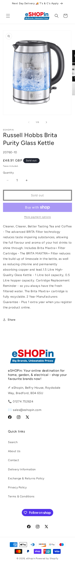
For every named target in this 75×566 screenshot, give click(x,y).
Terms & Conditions (21, 496)
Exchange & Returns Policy (26, 478)
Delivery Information (22, 469)
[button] (8, 15)
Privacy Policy (17, 487)
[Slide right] (46, 122)
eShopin (30, 558)
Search (13, 442)
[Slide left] (28, 122)
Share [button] (12, 319)
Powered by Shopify (47, 558)
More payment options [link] (37, 217)
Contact (13, 460)
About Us (14, 451)
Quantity (8, 172)
